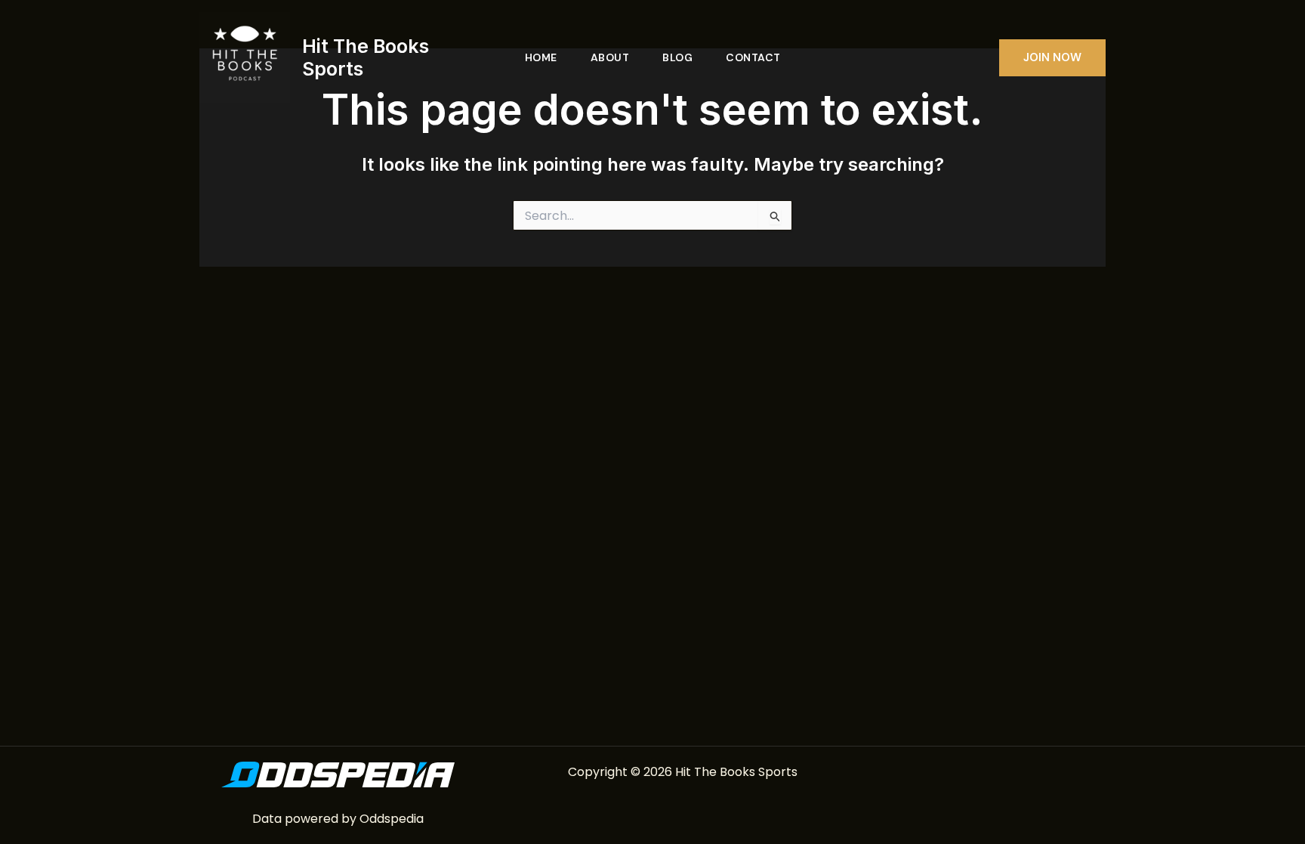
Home (541, 57)
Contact (753, 57)
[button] (1052, 57)
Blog (677, 57)
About (610, 57)
